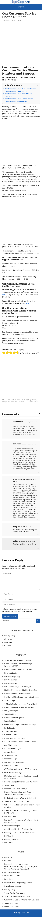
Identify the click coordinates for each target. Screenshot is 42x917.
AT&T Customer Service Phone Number (20, 741)
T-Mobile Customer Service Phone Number (21, 704)
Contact (7, 646)
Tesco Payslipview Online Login (17, 896)
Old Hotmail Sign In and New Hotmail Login (21, 697)
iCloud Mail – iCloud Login (14, 738)
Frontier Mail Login (12, 825)
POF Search (8, 836)
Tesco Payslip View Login (14, 893)
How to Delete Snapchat (14, 717)
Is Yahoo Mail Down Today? (15, 789)
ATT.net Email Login (12, 748)
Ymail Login (9, 785)
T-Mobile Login (10, 731)
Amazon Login (10, 752)
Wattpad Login (10, 816)
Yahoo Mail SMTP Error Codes (16, 801)
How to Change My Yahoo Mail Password (20, 782)
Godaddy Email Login (12, 839)
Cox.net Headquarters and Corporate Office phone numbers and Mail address (20, 402)
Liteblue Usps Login (12, 876)
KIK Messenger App (12, 676)
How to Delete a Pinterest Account (18, 669)
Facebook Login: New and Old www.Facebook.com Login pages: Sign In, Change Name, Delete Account (20, 866)
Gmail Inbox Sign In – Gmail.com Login (19, 829)
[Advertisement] (21, 43)
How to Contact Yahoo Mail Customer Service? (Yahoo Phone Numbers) (19, 793)
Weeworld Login (10, 735)
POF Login (8, 843)
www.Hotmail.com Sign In (14, 772)
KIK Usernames (10, 680)
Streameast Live (10, 755)
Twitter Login (9, 700)
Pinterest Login (10, 673)
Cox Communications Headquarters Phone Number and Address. (19, 100)
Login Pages (9, 879)
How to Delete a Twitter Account (17, 693)
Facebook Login (10, 759)
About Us (8, 639)
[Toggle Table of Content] (35, 85)
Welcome (8, 642)
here (4, 294)
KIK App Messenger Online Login (17, 687)
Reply (37, 437)
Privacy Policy (9, 635)
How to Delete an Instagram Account (19, 707)
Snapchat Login (10, 721)
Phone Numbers (17, 20)
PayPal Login (9, 728)
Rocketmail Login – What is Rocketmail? (20, 798)
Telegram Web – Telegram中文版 (17, 660)
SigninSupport (18, 912)
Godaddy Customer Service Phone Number (21, 832)
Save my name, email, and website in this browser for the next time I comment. (19, 610)
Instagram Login (11, 711)
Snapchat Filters (10, 714)
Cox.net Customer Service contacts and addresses (21, 399)
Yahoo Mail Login (11, 766)
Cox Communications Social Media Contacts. (18, 95)
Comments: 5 (6, 20)
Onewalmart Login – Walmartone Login (20, 724)
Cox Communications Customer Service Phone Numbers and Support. (20, 90)
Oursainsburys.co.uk (12, 886)
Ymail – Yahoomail (11, 907)
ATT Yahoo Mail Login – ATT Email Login (20, 769)
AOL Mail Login (10, 745)
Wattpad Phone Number (14, 762)
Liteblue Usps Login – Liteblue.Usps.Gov (20, 690)
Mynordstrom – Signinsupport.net (18, 882)
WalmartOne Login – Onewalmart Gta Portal (22, 900)
